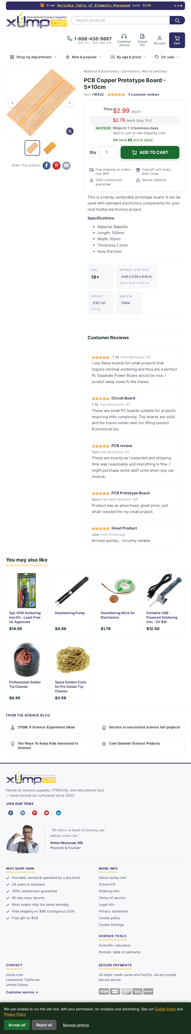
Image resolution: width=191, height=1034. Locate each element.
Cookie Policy (165, 1008)
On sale (167, 57)
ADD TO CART (154, 152)
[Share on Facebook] (46, 166)
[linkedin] (58, 813)
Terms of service (112, 898)
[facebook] (10, 813)
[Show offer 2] (178, 6)
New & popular (84, 57)
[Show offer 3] (181, 6)
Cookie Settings (111, 925)
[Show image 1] (32, 148)
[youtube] (46, 813)
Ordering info (109, 891)
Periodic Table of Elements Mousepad (93, 5)
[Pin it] (56, 166)
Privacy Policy (14, 1014)
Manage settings (76, 1024)
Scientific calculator (115, 945)
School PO (107, 884)
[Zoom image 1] (41, 103)
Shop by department (34, 57)
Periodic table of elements (120, 952)
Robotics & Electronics (101, 71)
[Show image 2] (49, 148)
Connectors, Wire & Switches (144, 71)
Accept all (16, 1024)
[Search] (177, 20)
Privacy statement (113, 911)
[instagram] (22, 813)
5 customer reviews (143, 94)
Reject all (44, 1024)
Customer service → (22, 992)
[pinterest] (34, 813)
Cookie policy (109, 918)
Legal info (106, 904)
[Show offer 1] (175, 6)
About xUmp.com (112, 878)
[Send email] (66, 166)
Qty (93, 152)
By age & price (129, 57)
